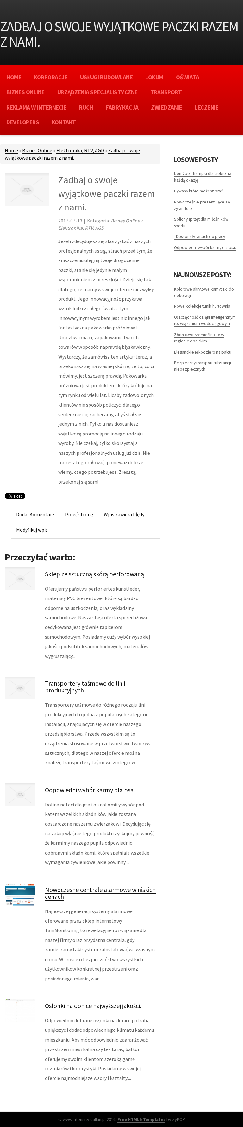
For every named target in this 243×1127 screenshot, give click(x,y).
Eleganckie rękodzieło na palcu (202, 352)
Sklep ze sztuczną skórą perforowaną (94, 574)
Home (11, 150)
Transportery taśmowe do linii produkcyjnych (85, 686)
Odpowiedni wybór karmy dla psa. (90, 790)
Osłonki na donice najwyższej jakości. (93, 1006)
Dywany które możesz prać (198, 191)
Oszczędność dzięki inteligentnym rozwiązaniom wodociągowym (205, 320)
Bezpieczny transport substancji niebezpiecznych (202, 366)
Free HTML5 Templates (141, 1119)
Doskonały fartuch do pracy (199, 236)
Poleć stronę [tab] (79, 514)
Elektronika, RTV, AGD (80, 150)
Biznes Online (37, 150)
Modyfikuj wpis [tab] (32, 530)
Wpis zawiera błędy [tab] (124, 514)
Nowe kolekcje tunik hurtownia (202, 306)
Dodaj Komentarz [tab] (35, 514)
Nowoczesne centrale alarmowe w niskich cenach (100, 893)
